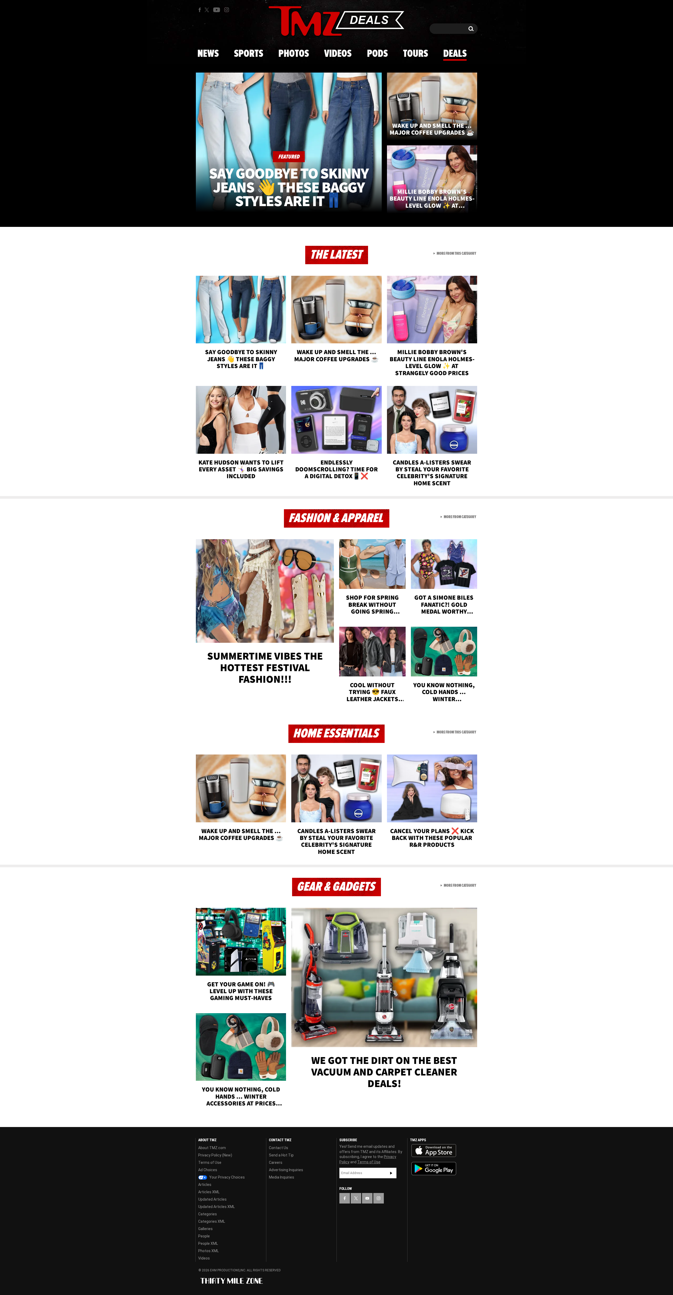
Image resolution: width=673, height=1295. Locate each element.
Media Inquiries (281, 1177)
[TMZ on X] (207, 9)
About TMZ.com (212, 1148)
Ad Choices (207, 1170)
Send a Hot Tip (281, 1155)
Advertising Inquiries (286, 1170)
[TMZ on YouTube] (367, 1198)
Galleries (205, 1229)
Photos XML (208, 1251)
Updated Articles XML (216, 1207)
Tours (415, 54)
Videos (337, 54)
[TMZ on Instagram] (226, 9)
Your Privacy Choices (226, 1177)
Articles (204, 1184)
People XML (208, 1243)
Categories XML (211, 1221)
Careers (275, 1162)
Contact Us (278, 1148)
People (204, 1236)
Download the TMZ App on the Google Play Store (433, 1168)
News (208, 54)
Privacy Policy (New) (215, 1155)
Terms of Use (209, 1162)
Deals (455, 54)
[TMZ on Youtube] (216, 9)
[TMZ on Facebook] (199, 9)
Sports (248, 54)
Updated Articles (212, 1199)
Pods (377, 54)
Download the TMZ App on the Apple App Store (433, 1150)
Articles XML (209, 1192)
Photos (293, 54)
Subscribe (391, 1173)
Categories (207, 1214)
